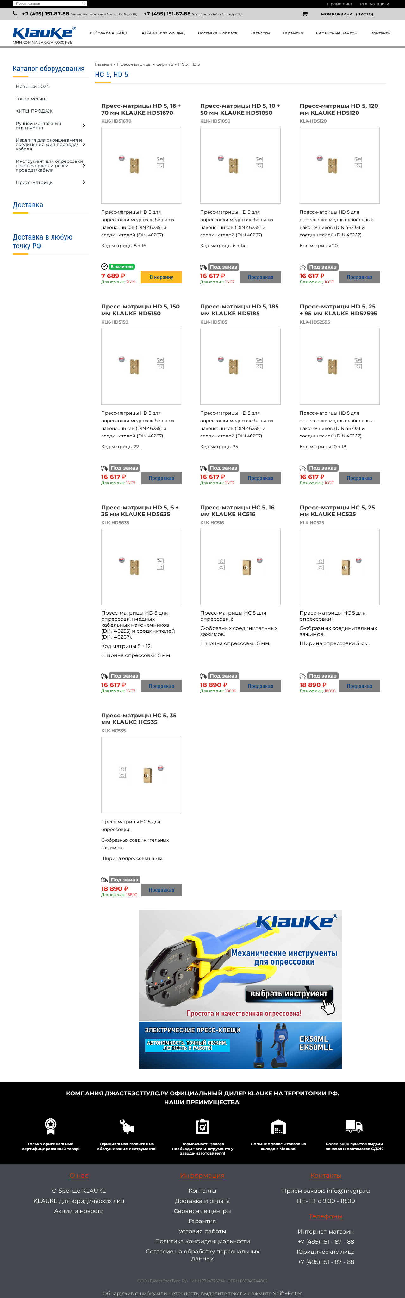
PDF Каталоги (374, 3)
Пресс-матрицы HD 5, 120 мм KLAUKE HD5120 (339, 109)
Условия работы (202, 1231)
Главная (103, 64)
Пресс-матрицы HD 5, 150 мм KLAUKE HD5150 (140, 310)
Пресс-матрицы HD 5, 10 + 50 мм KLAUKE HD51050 (240, 109)
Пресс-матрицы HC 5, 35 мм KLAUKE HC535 (139, 719)
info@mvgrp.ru (348, 1190)
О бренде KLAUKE (109, 32)
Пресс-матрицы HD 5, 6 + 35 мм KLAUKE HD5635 (140, 511)
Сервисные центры (337, 32)
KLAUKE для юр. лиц (163, 32)
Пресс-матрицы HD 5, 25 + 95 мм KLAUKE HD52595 (338, 310)
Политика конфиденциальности (202, 1241)
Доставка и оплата (217, 32)
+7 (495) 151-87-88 (45, 14)
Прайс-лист (339, 3)
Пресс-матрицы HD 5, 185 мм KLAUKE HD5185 (239, 310)
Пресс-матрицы (134, 64)
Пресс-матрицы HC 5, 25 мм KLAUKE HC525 (337, 511)
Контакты (381, 32)
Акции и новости (79, 1211)
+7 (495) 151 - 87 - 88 (326, 1241)
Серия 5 (164, 64)
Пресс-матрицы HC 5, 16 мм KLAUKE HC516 (237, 511)
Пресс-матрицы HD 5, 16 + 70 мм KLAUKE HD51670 (141, 109)
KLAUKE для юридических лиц (79, 1200)
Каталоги (260, 32)
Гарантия (293, 32)
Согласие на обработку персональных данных (202, 1255)
